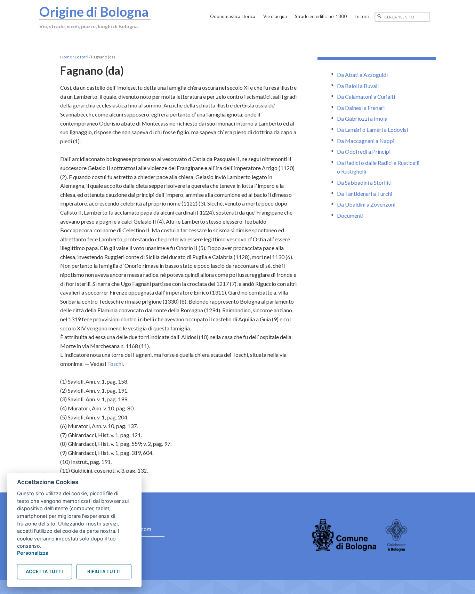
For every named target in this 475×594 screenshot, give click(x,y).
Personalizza (32, 553)
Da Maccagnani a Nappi (365, 140)
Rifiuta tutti (104, 571)
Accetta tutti (44, 571)
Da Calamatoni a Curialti (366, 96)
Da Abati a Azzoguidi (362, 74)
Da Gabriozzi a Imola (362, 118)
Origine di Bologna (93, 11)
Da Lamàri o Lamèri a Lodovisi (372, 129)
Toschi (115, 363)
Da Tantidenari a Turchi (364, 193)
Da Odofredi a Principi (364, 151)
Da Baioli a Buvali (358, 85)
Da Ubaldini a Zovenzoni (366, 204)
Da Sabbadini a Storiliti (364, 182)
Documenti (350, 215)
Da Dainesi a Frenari (361, 107)
